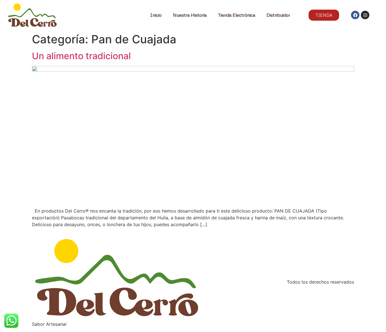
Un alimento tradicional (81, 55)
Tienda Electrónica (236, 15)
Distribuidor (278, 15)
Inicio (156, 15)
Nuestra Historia (190, 15)
